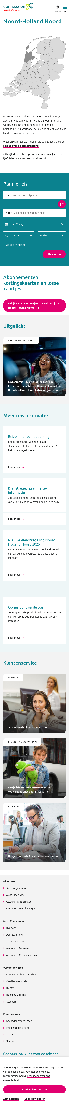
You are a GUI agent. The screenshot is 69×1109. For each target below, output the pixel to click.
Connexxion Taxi (15, 941)
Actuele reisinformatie (19, 901)
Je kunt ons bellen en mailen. (25, 727)
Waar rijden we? (15, 894)
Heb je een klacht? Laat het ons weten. (31, 856)
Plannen (52, 254)
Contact (10, 1034)
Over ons (11, 927)
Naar (8, 212)
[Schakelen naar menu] (65, 6)
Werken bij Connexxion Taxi (22, 955)
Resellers (11, 1001)
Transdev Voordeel (16, 994)
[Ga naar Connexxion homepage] (21, 7)
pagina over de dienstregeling (21, 145)
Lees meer (14, 467)
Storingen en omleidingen (21, 908)
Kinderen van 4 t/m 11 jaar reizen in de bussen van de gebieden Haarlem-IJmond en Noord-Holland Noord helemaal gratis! (34, 386)
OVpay (10, 988)
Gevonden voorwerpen (19, 1020)
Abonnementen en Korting (21, 974)
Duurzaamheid (14, 934)
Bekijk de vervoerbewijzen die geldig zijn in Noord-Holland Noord (33, 305)
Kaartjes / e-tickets (16, 981)
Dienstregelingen (16, 888)
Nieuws (10, 1041)
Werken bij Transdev (17, 948)
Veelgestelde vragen (18, 1027)
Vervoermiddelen (16, 244)
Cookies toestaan (32, 1089)
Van (8, 195)
